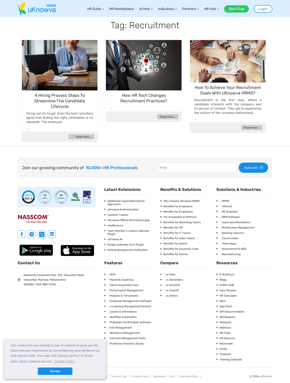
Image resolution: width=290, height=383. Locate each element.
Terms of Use (119, 376)
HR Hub (210, 9)
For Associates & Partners (180, 217)
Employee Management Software (131, 301)
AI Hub (144, 9)
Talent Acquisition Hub (124, 285)
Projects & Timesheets (124, 295)
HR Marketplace (121, 9)
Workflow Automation (123, 317)
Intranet (227, 206)
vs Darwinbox (174, 279)
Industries (166, 9)
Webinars (225, 327)
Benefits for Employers (178, 206)
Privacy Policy (140, 376)
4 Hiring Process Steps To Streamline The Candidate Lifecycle (59, 101)
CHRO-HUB (227, 285)
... (27, 128)
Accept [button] (55, 371)
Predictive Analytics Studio (127, 343)
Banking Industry (233, 232)
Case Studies (228, 290)
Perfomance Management (238, 227)
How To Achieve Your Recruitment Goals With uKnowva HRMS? (228, 90)
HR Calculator (228, 295)
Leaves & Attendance (123, 311)
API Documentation (232, 311)
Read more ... (84, 136)
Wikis (223, 301)
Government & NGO (234, 248)
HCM (112, 274)
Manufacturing (231, 254)
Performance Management (127, 290)
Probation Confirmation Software (130, 322)
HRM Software (231, 217)
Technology (229, 243)
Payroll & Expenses (122, 279)
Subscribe (251, 167)
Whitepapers (227, 317)
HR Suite (94, 9)
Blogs (223, 279)
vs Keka (170, 274)
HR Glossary (227, 338)
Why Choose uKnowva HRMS (181, 201)
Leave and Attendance (236, 222)
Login (263, 9)
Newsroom (226, 343)
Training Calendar (231, 359)
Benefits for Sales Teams (179, 238)
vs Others (172, 295)
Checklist (225, 354)
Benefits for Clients (175, 254)
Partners (189, 9)
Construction (230, 238)
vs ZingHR (172, 290)
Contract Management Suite (127, 338)
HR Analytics (230, 211)
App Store (226, 306)
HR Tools (225, 332)
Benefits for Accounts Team (181, 248)
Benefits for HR (173, 227)
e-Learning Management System (130, 306)
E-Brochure (227, 274)
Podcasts (225, 322)
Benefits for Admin (175, 243)
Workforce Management (125, 332)
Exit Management (121, 327)
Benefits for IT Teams (177, 232)
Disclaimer (159, 376)
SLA (172, 376)
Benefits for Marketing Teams (182, 222)
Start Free (236, 9)
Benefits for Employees (178, 211)
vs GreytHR (173, 285)
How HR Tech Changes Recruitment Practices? (143, 98)
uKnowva (266, 376)
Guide (223, 348)
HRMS (225, 201)
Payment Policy (189, 376)
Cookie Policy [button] (64, 361)
